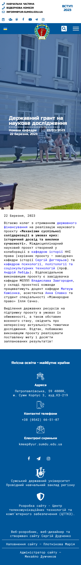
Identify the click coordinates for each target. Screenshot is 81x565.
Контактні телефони (40, 413)
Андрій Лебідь (16, 272)
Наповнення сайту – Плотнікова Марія (40, 544)
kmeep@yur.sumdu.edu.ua (40, 444)
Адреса (41, 385)
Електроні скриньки (40, 438)
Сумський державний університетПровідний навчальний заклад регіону (40, 483)
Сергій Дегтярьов (51, 260)
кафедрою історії (47, 251)
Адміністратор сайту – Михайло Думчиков (40, 554)
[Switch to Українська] (5, 28)
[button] (64, 28)
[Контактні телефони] (40, 405)
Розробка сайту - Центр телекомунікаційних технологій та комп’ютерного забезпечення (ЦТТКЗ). (40, 509)
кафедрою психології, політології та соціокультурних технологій (38, 266)
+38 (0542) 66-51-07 (40, 419)
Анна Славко (57, 293)
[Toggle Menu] (76, 28)
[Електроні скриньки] (40, 429)
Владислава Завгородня (52, 280)
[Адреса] (40, 376)
